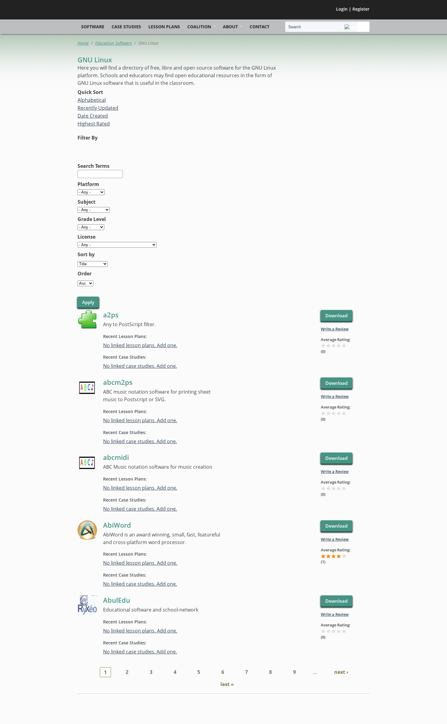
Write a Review (335, 329)
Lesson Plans (164, 26)
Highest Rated (94, 123)
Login (342, 9)
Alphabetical (92, 100)
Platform (88, 184)
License (86, 236)
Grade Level (92, 219)
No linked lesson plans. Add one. (140, 345)
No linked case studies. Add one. (140, 366)
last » (227, 684)
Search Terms (93, 166)
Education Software (113, 43)
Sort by (86, 254)
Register (360, 9)
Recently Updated (98, 108)
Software (92, 26)
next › (341, 672)
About (230, 26)
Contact (259, 26)
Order (85, 273)
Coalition (199, 26)
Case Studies (126, 26)
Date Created (93, 115)
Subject (86, 201)
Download (336, 315)
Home (83, 43)
